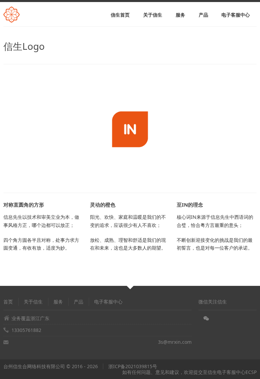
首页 (8, 301)
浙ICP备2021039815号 (132, 366)
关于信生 (152, 15)
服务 (180, 15)
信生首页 (120, 15)
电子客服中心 (235, 15)
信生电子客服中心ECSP (232, 372)
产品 (203, 15)
